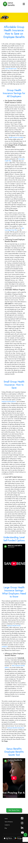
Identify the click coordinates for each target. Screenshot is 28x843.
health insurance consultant (16, 137)
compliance (5, 647)
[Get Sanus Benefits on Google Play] (19, 838)
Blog (6, 828)
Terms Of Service (9, 822)
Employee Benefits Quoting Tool (15, 728)
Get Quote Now (14, 810)
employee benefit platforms (9, 401)
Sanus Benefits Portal (10, 69)
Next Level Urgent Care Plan (14, 229)
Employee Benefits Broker (14, 626)
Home (6, 818)
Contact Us (7, 825)
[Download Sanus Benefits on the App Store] (8, 838)
